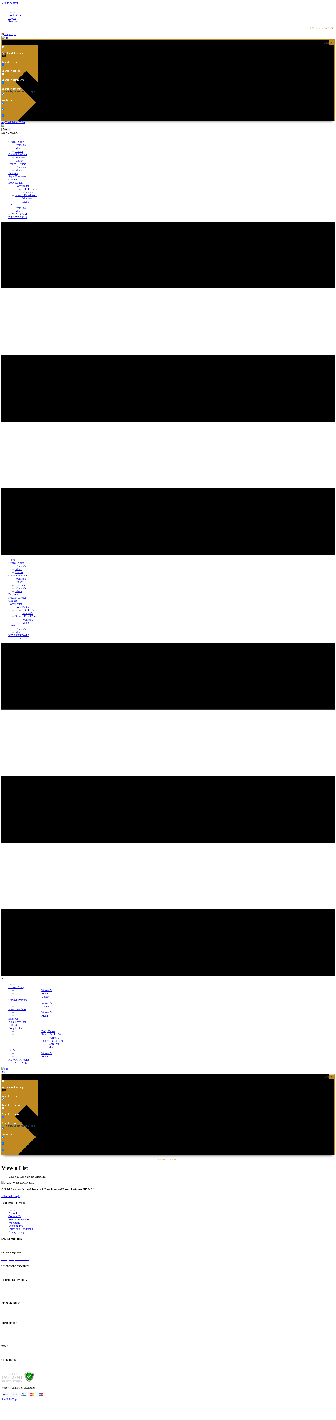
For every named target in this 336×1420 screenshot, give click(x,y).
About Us (13, 1213)
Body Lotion (15, 182)
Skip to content (9, 2)
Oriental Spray (16, 141)
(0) (3, 1071)
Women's (20, 144)
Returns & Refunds (19, 1219)
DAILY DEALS (17, 217)
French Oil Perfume (26, 188)
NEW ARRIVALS (18, 214)
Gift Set (12, 179)
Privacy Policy (16, 1232)
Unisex (19, 151)
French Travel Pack (26, 195)
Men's (18, 148)
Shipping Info (16, 1225)
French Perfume (17, 163)
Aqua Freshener (17, 176)
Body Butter (22, 185)
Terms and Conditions (20, 1228)
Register (13, 21)
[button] (9, 132)
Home (11, 11)
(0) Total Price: (13, 122)
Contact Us (14, 15)
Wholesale (14, 1222)
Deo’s (11, 204)
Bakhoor (13, 173)
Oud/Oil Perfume (17, 154)
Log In (12, 18)
